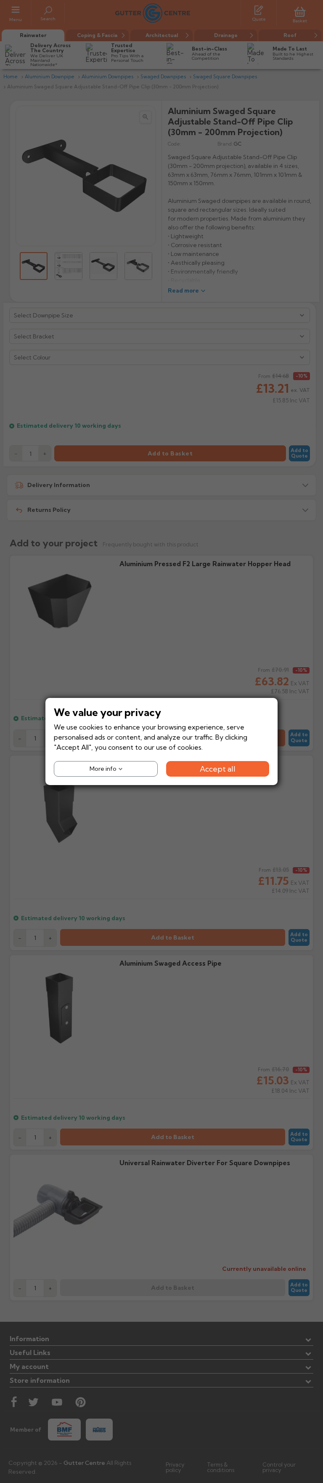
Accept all (218, 769)
